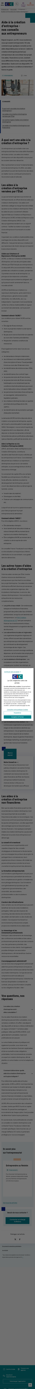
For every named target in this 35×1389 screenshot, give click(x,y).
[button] (17, 717)
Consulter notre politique (17, 709)
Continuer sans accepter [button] (12, 672)
